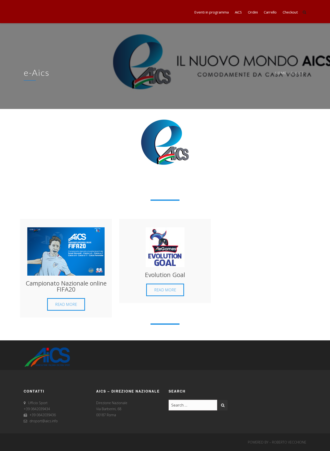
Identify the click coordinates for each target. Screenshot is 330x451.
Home (281, 73)
